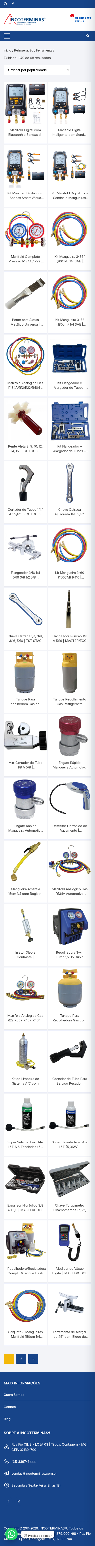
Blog (7, 1419)
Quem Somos (14, 1395)
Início (7, 50)
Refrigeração (23, 50)
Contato (10, 1407)
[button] (11, 1534)
